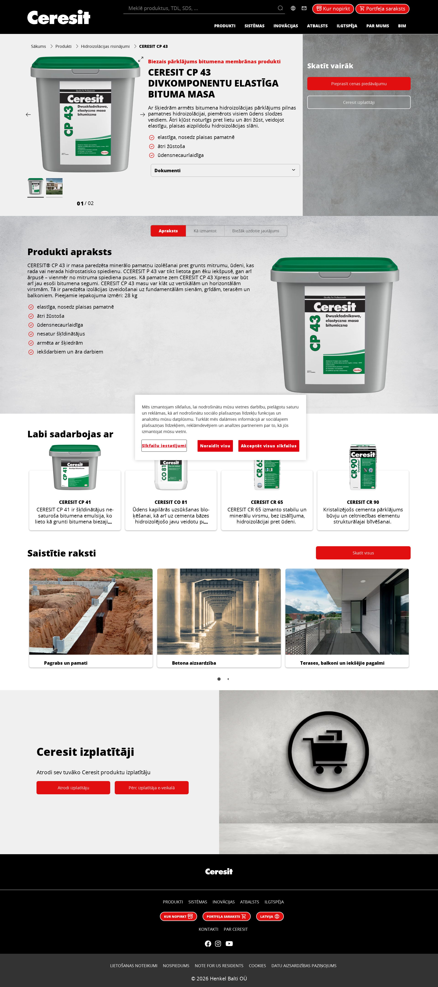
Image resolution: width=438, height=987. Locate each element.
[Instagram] (218, 943)
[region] (220, 427)
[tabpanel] (219, 322)
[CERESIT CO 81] (171, 487)
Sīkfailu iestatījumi (164, 446)
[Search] (281, 8)
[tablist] (219, 682)
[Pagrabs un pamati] (91, 618)
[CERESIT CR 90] (363, 487)
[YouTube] (229, 943)
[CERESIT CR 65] (267, 487)
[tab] (168, 231)
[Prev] (29, 114)
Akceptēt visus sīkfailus (269, 446)
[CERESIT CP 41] (75, 487)
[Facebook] (208, 943)
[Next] (141, 114)
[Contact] (304, 8)
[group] (85, 131)
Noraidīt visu (215, 446)
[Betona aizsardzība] (219, 618)
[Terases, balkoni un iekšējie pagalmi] (347, 618)
